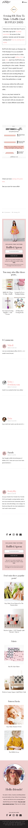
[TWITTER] (10, 815)
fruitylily (12, 491)
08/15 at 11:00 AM (12, 387)
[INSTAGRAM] (14, 815)
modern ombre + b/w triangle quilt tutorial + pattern (14, 631)
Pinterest (17, 534)
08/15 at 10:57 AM (12, 347)
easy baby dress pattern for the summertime (14, 604)
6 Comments (7, 212)
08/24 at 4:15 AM (12, 493)
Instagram (14, 534)
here (10, 265)
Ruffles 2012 (19, 57)
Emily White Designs (15, 824)
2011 (7, 60)
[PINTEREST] (17, 815)
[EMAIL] (20, 815)
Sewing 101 (17, 212)
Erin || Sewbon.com (14, 383)
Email (20, 534)
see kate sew (6, 2)
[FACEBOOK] (7, 815)
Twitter (10, 534)
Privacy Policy (8, 823)
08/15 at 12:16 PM (12, 420)
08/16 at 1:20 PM (12, 455)
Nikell (10, 345)
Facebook (7, 534)
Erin (10, 418)
